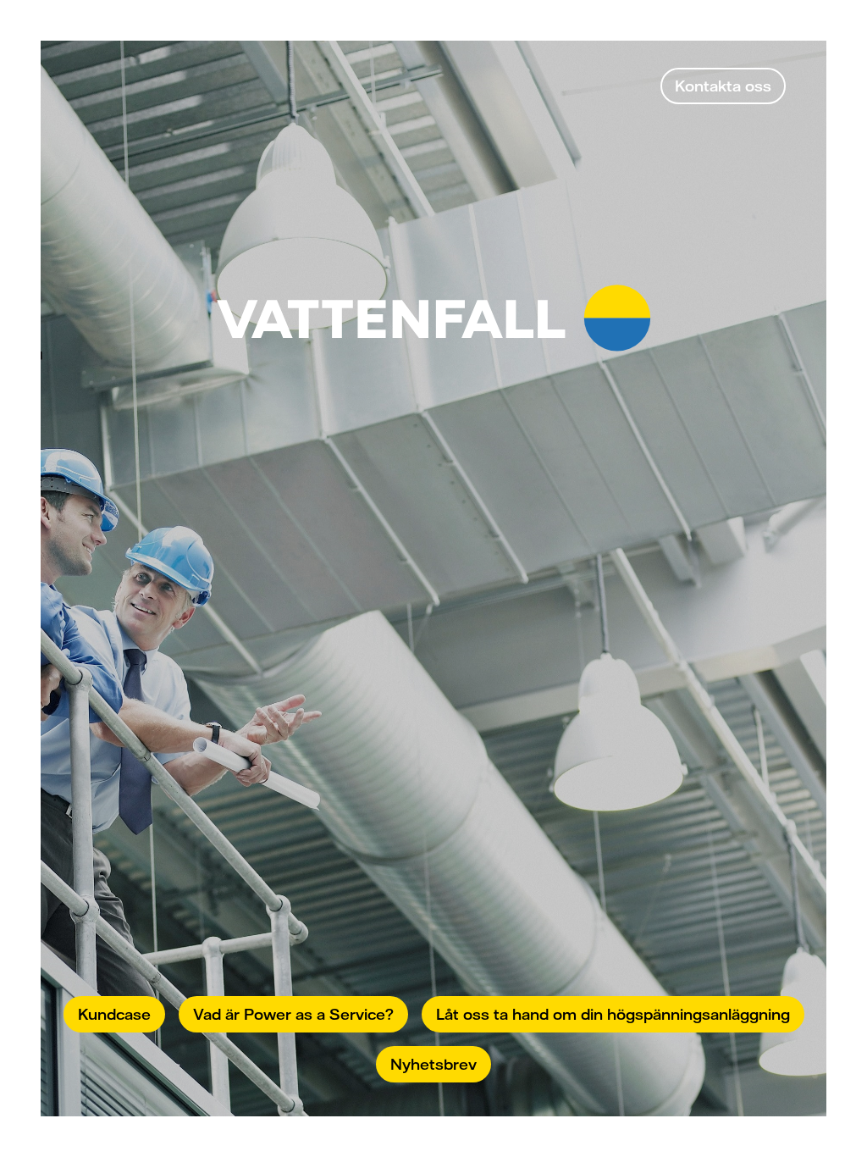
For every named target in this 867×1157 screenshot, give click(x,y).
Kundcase (114, 1014)
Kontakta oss (723, 85)
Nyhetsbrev (433, 1064)
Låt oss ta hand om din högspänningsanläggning (613, 1014)
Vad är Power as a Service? (293, 1014)
